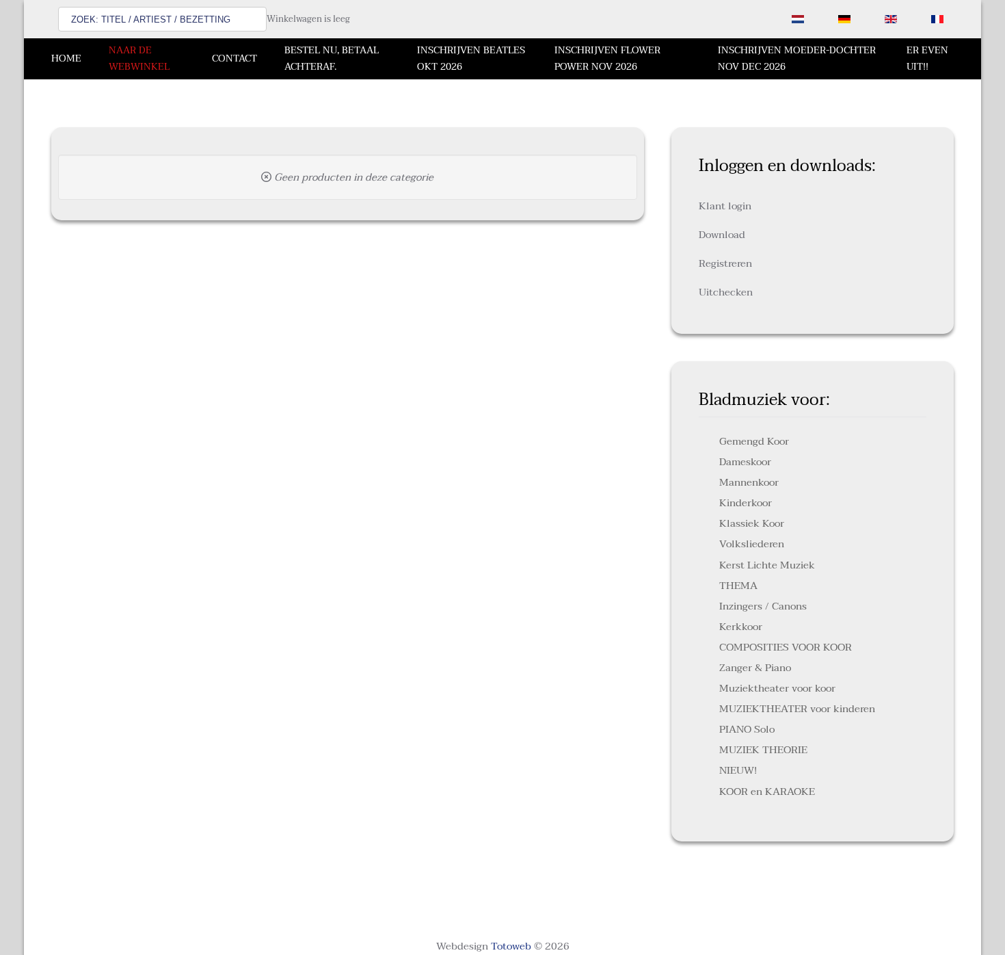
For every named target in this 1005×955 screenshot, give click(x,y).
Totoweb (511, 946)
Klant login (725, 206)
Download (722, 235)
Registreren (725, 263)
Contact (234, 58)
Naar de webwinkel (139, 58)
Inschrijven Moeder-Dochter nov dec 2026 (797, 58)
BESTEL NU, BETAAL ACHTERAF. (331, 58)
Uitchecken (726, 292)
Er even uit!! (927, 58)
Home (66, 58)
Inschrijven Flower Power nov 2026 (607, 58)
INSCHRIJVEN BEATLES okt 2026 (471, 58)
